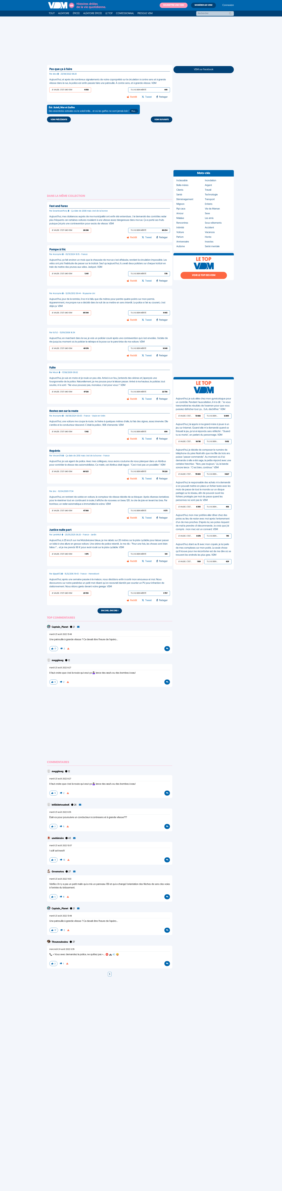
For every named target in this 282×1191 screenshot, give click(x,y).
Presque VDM (145, 13)
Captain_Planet (60, 627)
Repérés (54, 451)
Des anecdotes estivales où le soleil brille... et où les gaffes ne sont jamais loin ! (92, 109)
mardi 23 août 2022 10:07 (60, 846)
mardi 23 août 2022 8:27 (60, 668)
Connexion (228, 5)
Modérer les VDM (203, 5)
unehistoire (58, 838)
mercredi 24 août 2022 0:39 (61, 949)
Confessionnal (125, 13)
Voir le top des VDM (203, 275)
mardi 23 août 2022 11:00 (60, 879)
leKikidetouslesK (61, 805)
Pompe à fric (57, 249)
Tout (52, 13)
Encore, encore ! (109, 611)
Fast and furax (58, 206)
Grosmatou (58, 872)
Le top (109, 13)
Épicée (76, 13)
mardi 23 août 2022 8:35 (60, 812)
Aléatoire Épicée (92, 13)
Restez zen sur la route (63, 411)
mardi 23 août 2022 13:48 (60, 634)
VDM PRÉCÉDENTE (59, 120)
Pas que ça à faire (60, 69)
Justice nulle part (60, 530)
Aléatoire (63, 13)
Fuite (52, 367)
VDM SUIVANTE (161, 120)
